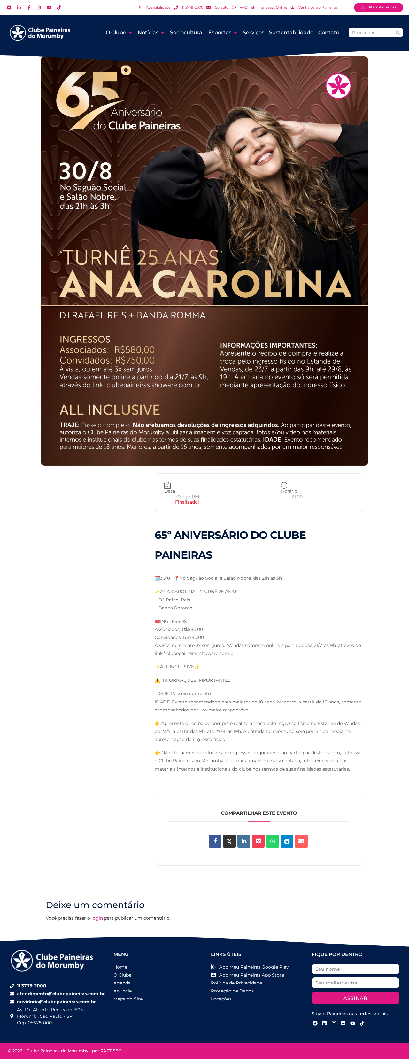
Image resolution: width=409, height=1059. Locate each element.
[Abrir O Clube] (130, 32)
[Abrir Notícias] (162, 32)
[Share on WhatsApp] (272, 841)
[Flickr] (343, 1023)
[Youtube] (352, 1023)
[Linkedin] (243, 841)
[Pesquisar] (398, 32)
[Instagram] (333, 1023)
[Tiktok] (362, 1023)
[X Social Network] (229, 841)
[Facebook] (315, 1023)
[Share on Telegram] (287, 841)
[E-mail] (301, 841)
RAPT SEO (111, 1050)
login (97, 918)
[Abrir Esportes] (235, 32)
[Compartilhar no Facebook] (215, 841)
